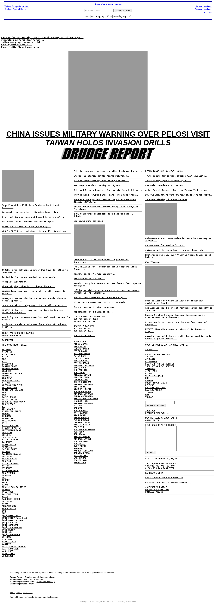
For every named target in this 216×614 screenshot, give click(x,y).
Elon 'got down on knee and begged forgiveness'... (33, 217)
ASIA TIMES (8, 354)
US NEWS (6, 537)
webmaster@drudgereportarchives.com (42, 597)
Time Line (207, 12)
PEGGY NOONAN (81, 420)
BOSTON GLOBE (9, 366)
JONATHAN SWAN (82, 453)
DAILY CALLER (9, 399)
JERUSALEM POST (11, 437)
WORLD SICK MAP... (84, 335)
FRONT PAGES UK (11, 333)
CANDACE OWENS (82, 422)
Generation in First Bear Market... (22, 40)
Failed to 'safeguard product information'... (30, 277)
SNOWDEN (78, 448)
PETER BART (80, 356)
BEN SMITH (79, 443)
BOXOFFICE (7, 340)
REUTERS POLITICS (155, 387)
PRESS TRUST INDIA (156, 383)
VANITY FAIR (9, 541)
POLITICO (7, 482)
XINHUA (149, 392)
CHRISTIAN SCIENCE (13, 390)
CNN (4, 394)
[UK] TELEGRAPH (11, 534)
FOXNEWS (6, 416)
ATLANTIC (7, 352)
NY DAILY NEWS (10, 463)
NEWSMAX (6, 475)
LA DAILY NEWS (10, 440)
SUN (4, 511)
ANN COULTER (81, 370)
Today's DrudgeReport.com (16, 6)
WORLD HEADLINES (11, 335)
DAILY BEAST (9, 397)
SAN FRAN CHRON (11, 499)
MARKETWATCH (9, 444)
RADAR (5, 485)
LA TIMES (7, 442)
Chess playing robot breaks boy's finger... (28, 286)
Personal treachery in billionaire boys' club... (32, 212)
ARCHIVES (150, 411)
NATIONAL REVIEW (11, 454)
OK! (4, 477)
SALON (5, 496)
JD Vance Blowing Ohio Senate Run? (166, 199)
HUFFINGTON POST (11, 430)
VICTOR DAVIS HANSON (86, 398)
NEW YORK (7, 461)
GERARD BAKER (81, 349)
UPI (147, 394)
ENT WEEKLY (8, 409)
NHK (147, 378)
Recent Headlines (203, 6)
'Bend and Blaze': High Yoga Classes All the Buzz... (34, 305)
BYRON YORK (80, 462)
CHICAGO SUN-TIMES (13, 385)
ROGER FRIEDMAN (82, 382)
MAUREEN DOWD (81, 377)
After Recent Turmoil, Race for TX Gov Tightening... (177, 190)
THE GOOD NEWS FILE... (15, 345)
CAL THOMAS (80, 458)
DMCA (19, 593)
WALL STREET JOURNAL (14, 546)
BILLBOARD (7, 364)
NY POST (6, 466)
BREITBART (7, 371)
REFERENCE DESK (154, 473)
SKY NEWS (7, 501)
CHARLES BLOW (81, 358)
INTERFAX (150, 368)
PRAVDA (149, 380)
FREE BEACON (9, 421)
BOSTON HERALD (10, 368)
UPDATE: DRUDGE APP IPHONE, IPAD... (166, 345)
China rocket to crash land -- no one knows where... (177, 250)
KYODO (148, 373)
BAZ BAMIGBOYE (82, 353)
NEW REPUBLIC (9, 458)
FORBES (6, 413)
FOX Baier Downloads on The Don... (166, 185)
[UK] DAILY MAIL (11, 515)
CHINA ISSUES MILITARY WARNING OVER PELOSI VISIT (108, 134)
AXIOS (5, 357)
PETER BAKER (81, 351)
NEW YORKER (8, 473)
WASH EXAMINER (10, 549)
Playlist (31, 584)
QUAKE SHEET (152, 420)
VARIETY (6, 544)
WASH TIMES (8, 553)
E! (3, 406)
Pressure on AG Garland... (89, 278)
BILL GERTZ (80, 387)
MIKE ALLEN (80, 346)
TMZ (4, 513)
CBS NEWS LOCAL (11, 380)
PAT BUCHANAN (81, 363)
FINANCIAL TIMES (11, 411)
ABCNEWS (6, 349)
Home (12, 593)
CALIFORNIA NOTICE (156, 487)
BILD (4, 361)
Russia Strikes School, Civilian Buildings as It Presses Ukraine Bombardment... (175, 316)
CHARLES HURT (81, 401)
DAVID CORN (80, 368)
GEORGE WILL (81, 460)
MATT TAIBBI (81, 455)
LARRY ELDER (81, 379)
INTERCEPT (7, 435)
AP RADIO (150, 359)
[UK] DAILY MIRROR (13, 520)
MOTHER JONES (9, 449)
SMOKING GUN (9, 506)
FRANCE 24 (7, 418)
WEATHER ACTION (154, 418)
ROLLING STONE (10, 494)
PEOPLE (6, 480)
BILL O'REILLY (82, 425)
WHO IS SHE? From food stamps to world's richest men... (36, 231)
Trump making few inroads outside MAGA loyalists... (177, 176)
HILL (4, 423)
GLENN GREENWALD (83, 396)
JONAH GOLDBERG (82, 391)
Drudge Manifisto (36, 579)
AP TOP (149, 357)
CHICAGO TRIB (9, 387)
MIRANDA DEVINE (82, 375)
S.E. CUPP (79, 372)
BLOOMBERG (151, 361)
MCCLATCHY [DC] (154, 376)
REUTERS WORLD (153, 390)
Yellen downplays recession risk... (22, 42)
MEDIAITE (7, 447)
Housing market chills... (16, 44)
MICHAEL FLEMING (83, 384)
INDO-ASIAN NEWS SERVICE (159, 366)
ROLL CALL (7, 492)
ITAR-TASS (151, 371)
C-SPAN (6, 383)
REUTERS (149, 385)
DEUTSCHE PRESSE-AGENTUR (159, 364)
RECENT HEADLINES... (157, 413)
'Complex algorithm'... (16, 282)
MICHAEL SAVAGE (82, 439)
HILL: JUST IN (10, 425)
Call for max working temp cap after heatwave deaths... (108, 171)
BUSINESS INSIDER (12, 373)
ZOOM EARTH (170, 418)
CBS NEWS (7, 378)
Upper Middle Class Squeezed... (20, 47)
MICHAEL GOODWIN (83, 394)
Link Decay (28, 593)
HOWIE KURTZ (81, 410)
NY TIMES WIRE (10, 470)
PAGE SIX (79, 427)
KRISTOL (78, 406)
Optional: (87, 16)
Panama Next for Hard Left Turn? (165, 245)
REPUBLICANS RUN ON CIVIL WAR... (165, 171)
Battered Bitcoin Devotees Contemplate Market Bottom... (108, 190)
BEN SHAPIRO (81, 441)
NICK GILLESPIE (82, 389)
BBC (4, 359)
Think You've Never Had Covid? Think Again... (101, 302)
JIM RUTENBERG (82, 436)
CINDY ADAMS (81, 344)
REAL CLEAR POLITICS (14, 487)
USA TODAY (7, 539)
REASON (6, 489)
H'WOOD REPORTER (11, 428)
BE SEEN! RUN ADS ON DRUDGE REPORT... (168, 482)
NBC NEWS (7, 456)
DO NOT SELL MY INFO (157, 489)
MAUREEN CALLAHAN (84, 365)
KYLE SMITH (80, 446)
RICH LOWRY (80, 415)
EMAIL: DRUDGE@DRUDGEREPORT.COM (164, 477)
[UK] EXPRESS (9, 523)
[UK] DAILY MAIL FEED (14, 518)
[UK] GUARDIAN (10, 525)
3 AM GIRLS (80, 342)
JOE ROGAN (79, 434)
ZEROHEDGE (7, 556)
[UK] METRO (8, 530)
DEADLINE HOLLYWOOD (13, 402)
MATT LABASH (81, 413)
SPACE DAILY (9, 508)
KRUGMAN (78, 408)
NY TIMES (7, 468)
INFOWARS (7, 432)
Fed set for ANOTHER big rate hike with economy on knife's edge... (42, 37)
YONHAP (149, 397)
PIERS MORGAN (81, 417)
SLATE (5, 504)
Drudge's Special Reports (16, 9)
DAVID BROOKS (81, 360)
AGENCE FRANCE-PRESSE (158, 354)
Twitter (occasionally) (46, 581)
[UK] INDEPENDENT (12, 527)
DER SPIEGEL (9, 404)
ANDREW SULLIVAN (83, 451)
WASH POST (7, 551)
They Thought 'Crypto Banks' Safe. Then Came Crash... (106, 195)
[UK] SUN (7, 532)
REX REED (79, 432)
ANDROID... (151, 349)
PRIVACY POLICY (154, 492)
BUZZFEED (7, 376)
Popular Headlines (203, 9)
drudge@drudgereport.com (43, 577)
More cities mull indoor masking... (95, 307)
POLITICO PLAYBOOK (84, 429)
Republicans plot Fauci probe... (93, 312)
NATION (6, 451)
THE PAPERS (27, 333)
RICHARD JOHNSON (83, 403)
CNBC (4, 392)
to (111, 16)
